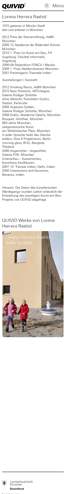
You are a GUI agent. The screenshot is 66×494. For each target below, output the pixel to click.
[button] (58, 6)
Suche (47, 5)
